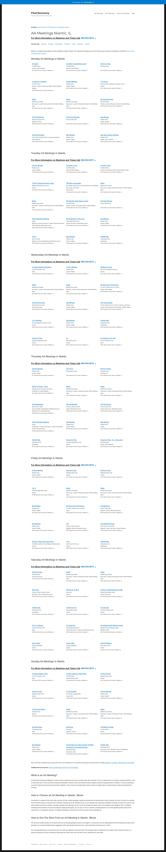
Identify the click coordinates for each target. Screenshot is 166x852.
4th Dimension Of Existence (109, 285)
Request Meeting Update (70, 844)
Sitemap (60, 844)
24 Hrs (34, 236)
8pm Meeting (70, 135)
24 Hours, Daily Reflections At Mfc (111, 590)
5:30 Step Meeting (106, 201)
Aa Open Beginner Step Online (76, 674)
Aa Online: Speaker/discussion (76, 64)
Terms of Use (52, 844)
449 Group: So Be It (72, 590)
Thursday (67, 44)
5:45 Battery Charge (107, 727)
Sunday (87, 44)
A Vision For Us (71, 607)
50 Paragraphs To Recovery (75, 219)
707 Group (69, 369)
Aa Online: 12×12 (71, 165)
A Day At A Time (37, 338)
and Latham (130, 762)
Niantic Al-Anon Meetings (70, 767)
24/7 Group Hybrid (106, 302)
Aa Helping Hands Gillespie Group (111, 625)
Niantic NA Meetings (55, 767)
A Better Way (104, 236)
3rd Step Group (37, 727)
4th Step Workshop (106, 99)
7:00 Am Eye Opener (38, 709)
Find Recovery (40, 13)
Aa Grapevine (70, 625)
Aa (67, 338)
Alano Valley (36, 643)
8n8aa (34, 99)
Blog (133, 13)
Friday (74, 44)
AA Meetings (98, 13)
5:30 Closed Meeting (73, 117)
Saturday (80, 44)
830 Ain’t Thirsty (105, 369)
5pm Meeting (104, 117)
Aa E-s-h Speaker (37, 625)
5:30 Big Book (105, 506)
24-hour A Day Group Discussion (43, 541)
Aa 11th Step (104, 607)
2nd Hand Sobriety (38, 135)
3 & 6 (68, 541)
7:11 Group (104, 81)
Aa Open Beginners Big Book (41, 267)
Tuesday (50, 44)
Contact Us (89, 844)
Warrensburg (122, 762)
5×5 (67, 524)
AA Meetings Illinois (63, 27)
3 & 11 (34, 488)
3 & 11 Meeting (37, 320)
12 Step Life (81, 844)
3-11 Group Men (71, 691)
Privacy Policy (43, 844)
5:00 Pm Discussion (38, 302)
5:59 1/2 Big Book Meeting (40, 219)
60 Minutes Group (106, 267)
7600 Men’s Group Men (73, 183)
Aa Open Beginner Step (39, 674)
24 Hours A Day (105, 64)
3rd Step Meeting (37, 404)
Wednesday (58, 44)
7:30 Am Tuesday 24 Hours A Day (43, 183)
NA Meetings (109, 13)
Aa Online (35, 64)
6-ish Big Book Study (107, 524)
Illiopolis (107, 762)
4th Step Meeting (71, 404)
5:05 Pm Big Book (38, 117)
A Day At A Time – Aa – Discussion (111, 440)
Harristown (114, 762)
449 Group (35, 590)
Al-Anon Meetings (123, 13)
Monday (43, 44)
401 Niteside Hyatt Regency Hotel (77, 201)
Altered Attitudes (105, 643)
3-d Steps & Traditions (39, 81)
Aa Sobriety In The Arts (108, 338)
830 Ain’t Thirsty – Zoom (40, 386)
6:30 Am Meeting (71, 81)
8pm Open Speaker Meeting (109, 135)
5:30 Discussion (105, 404)
